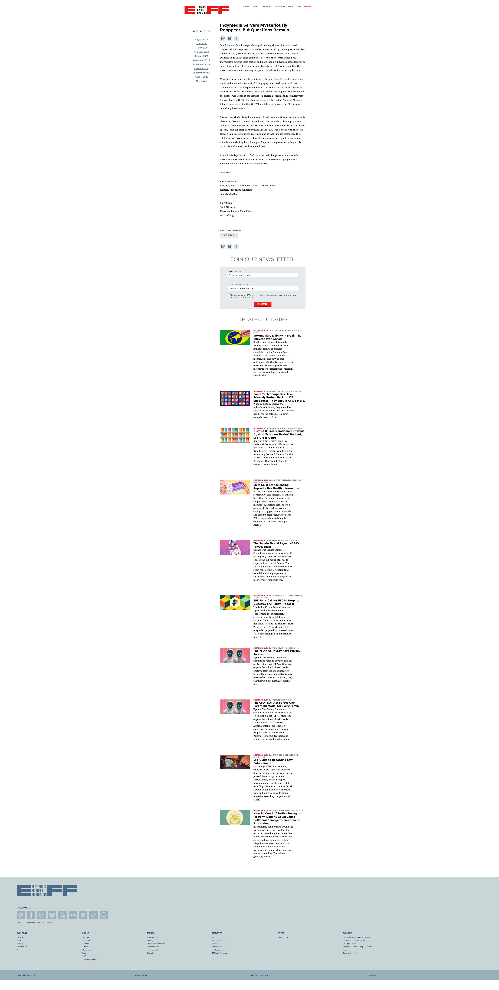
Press (19, 950)
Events (215, 944)
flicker (73, 915)
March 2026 (201, 48)
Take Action (279, 7)
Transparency (153, 947)
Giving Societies (349, 944)
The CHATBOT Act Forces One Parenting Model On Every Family (276, 704)
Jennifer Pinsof (279, 480)
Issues (255, 7)
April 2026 (201, 43)
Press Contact (283, 937)
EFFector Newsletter (220, 953)
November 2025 (201, 64)
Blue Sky (52, 915)
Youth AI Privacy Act (280, 677)
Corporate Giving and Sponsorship (357, 947)
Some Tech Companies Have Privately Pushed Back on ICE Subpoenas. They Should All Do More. (279, 397)
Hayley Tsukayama (292, 596)
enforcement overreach (280, 368)
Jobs (84, 953)
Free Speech (228, 235)
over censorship (266, 372)
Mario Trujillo (278, 391)
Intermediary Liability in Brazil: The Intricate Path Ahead (277, 337)
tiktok (93, 915)
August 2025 (201, 77)
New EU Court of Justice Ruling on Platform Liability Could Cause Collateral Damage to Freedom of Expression (277, 818)
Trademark (141, 975)
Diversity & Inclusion (90, 959)
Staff (84, 956)
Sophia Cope (277, 755)
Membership (22, 947)
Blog (214, 937)
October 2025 (201, 68)
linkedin (83, 915)
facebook (31, 915)
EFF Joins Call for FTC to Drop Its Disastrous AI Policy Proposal (276, 602)
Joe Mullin (276, 541)
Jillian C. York (295, 480)
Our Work (266, 7)
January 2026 (201, 56)
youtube (62, 915)
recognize (265, 830)
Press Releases (201, 31)
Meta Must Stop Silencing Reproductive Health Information (276, 486)
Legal (19, 940)
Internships (86, 950)
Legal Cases (217, 947)
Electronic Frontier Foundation (207, 11)
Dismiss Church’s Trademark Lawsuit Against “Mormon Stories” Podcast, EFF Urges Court (278, 434)
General (20, 937)
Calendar (85, 937)
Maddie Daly (277, 648)
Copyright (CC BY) (27, 975)
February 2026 (201, 52)
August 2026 (201, 39)
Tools (290, 7)
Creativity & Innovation (156, 944)
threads (104, 915)
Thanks (371, 975)
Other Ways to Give (351, 953)
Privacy (150, 940)
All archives (201, 81)
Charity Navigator (48, 922)
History (85, 947)
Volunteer (86, 940)
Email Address (234, 271)
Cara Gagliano (278, 428)
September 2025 (201, 72)
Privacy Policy (259, 975)
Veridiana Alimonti (280, 331)
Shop (298, 7)
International (152, 950)
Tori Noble (276, 596)
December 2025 (201, 60)
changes (278, 348)
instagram (41, 915)
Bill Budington (292, 755)
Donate (307, 7)
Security (20, 944)
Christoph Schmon (280, 811)
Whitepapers (217, 950)
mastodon (21, 915)
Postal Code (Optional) (238, 284)
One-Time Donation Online (354, 940)
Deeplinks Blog (260, 331)
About (246, 7)
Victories (85, 944)
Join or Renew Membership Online (357, 937)
